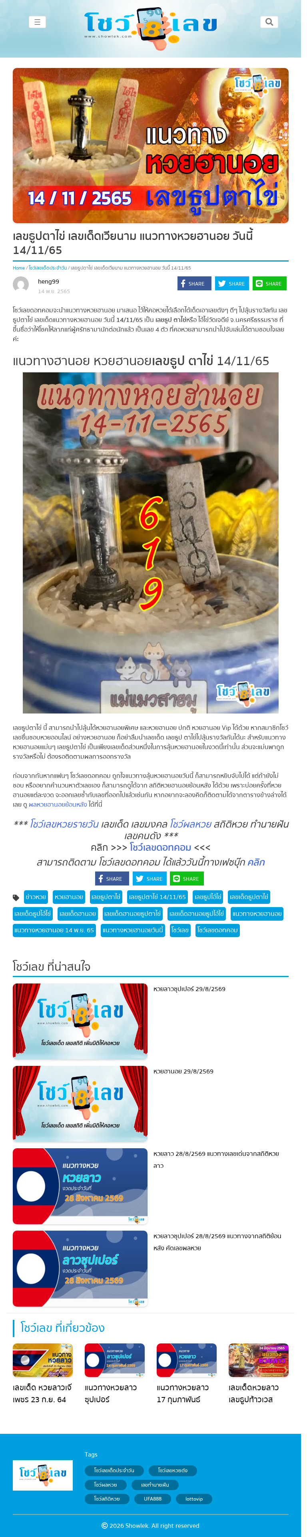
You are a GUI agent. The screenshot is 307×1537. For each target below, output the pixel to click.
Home (19, 268)
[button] (194, 284)
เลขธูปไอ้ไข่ (208, 897)
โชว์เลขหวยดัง (172, 1471)
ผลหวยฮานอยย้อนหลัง (58, 804)
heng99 (48, 281)
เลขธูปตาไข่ (106, 897)
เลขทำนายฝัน (155, 1485)
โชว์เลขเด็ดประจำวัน (48, 268)
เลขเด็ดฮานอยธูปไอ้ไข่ (196, 914)
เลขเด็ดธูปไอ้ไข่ (32, 914)
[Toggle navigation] (269, 22)
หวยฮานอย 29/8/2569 (183, 1071)
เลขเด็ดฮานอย (78, 914)
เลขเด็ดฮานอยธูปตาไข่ (132, 914)
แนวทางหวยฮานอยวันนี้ (133, 930)
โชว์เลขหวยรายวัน (64, 824)
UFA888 (152, 1499)
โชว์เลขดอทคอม (160, 847)
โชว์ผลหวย (190, 824)
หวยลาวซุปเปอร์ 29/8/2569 (189, 989)
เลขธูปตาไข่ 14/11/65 (157, 897)
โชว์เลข (180, 930)
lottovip (194, 1499)
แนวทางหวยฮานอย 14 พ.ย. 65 (54, 930)
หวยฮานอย (69, 897)
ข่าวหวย (36, 897)
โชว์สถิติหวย (107, 1499)
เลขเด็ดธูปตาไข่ (249, 897)
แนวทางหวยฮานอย (257, 914)
